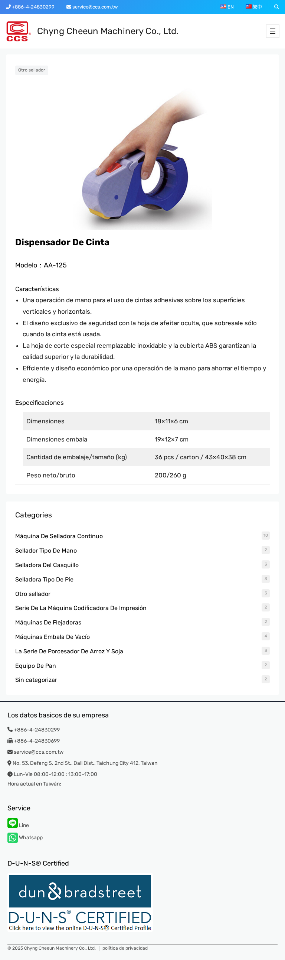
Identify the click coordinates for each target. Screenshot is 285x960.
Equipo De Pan (35, 665)
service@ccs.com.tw (94, 7)
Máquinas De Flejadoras (48, 622)
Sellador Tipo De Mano (46, 550)
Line (23, 825)
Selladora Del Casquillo (47, 565)
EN (230, 7)
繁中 (257, 7)
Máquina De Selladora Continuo (59, 536)
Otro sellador (31, 70)
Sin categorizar (36, 679)
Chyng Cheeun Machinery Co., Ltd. (107, 31)
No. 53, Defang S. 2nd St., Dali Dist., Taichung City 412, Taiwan (85, 763)
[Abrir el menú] (272, 31)
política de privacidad (125, 948)
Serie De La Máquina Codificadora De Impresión (81, 607)
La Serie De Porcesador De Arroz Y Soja (69, 651)
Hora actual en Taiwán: (34, 784)
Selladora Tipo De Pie (44, 579)
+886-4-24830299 (33, 7)
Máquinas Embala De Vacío (52, 636)
